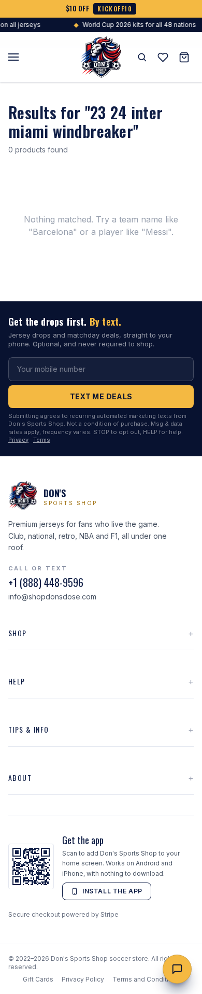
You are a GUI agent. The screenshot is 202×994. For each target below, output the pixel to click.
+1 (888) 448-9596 (45, 582)
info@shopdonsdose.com (52, 596)
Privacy (18, 439)
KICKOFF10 (114, 8)
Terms (41, 439)
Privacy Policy (83, 979)
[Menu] (13, 57)
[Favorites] (162, 57)
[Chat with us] (177, 969)
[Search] (142, 57)
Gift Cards (38, 979)
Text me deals (101, 396)
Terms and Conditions (146, 979)
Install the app (112, 891)
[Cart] (184, 57)
